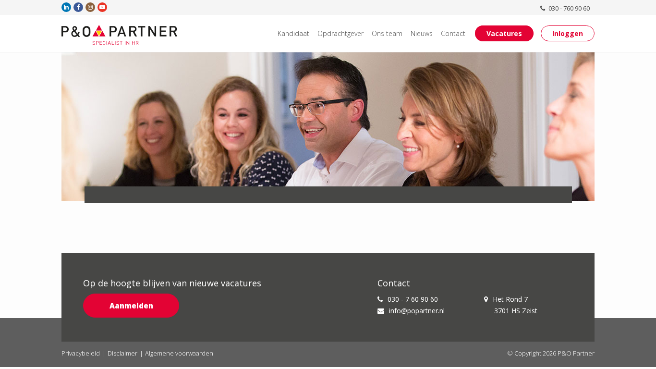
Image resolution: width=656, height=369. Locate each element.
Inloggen (567, 33)
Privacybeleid (80, 353)
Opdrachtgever (340, 33)
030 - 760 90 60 (568, 8)
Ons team (387, 33)
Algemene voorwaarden (179, 353)
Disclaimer (122, 353)
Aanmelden (131, 305)
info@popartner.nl (417, 310)
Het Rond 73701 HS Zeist (515, 305)
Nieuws (422, 33)
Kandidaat (293, 33)
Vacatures (504, 33)
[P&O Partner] (119, 34)
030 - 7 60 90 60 (413, 299)
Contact (453, 33)
